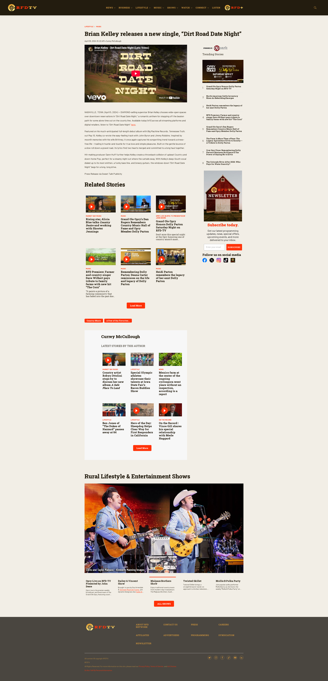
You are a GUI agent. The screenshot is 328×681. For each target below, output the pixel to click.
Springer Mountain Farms (129, 589)
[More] (114, 7)
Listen (216, 7)
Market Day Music (93, 216)
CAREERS (223, 624)
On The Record (165, 420)
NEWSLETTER (143, 643)
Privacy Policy (144, 666)
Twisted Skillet (192, 580)
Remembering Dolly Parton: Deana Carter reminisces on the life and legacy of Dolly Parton (135, 278)
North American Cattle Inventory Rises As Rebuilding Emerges (222, 97)
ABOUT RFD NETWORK (142, 625)
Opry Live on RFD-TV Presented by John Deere (170, 217)
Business (124, 7)
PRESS (194, 624)
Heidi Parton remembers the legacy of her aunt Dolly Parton (170, 276)
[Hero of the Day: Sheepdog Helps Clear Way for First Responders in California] (142, 409)
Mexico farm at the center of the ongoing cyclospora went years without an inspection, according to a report (170, 383)
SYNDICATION (226, 635)
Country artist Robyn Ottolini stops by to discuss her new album (113, 380)
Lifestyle (142, 7)
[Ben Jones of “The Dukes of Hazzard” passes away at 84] (114, 409)
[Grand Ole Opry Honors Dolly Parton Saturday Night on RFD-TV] (171, 204)
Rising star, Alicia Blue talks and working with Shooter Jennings (98, 225)
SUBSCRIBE (234, 247)
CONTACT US (170, 624)
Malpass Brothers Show (161, 582)
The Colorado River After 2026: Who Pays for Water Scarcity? (223, 163)
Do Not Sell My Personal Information (98, 670)
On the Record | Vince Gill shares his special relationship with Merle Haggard (170, 430)
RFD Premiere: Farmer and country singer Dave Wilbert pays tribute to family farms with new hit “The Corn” (100, 279)
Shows (171, 7)
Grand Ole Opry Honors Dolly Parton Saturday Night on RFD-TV (169, 226)
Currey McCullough (120, 336)
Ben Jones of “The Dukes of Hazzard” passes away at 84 (113, 427)
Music (157, 7)
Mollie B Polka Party (228, 580)
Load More (136, 305)
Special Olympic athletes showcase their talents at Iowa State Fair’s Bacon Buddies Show (141, 382)
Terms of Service (156, 666)
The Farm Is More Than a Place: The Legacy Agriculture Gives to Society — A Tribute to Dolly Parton (224, 141)
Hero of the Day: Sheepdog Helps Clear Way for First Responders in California (142, 429)
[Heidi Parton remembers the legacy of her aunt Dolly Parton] (171, 256)
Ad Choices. (172, 666)
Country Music (94, 320)
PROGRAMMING (200, 635)
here (133, 124)
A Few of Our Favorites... (118, 320)
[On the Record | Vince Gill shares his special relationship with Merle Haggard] (170, 409)
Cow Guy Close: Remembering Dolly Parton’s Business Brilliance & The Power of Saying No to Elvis (223, 152)
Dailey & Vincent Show (128, 582)
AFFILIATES (142, 635)
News (109, 7)
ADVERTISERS (171, 635)
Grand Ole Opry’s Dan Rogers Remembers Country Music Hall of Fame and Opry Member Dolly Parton (135, 225)
